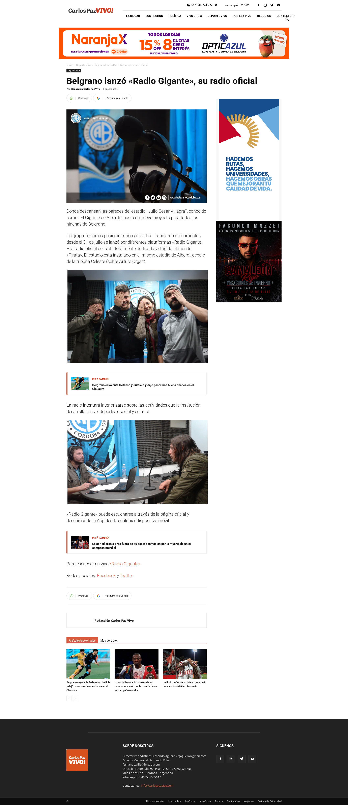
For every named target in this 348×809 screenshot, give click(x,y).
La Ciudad (133, 16)
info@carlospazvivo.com (157, 785)
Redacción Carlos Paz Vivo (85, 88)
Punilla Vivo (242, 16)
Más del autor (109, 640)
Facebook (106, 575)
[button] (287, 20)
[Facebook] (259, 5)
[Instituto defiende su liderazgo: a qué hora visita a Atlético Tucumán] (185, 664)
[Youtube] (279, 5)
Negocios (264, 16)
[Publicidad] (174, 43)
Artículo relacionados (82, 640)
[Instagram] (265, 5)
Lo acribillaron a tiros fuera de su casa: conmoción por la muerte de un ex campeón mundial (142, 546)
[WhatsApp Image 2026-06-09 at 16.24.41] (249, 301)
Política (175, 16)
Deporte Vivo (217, 16)
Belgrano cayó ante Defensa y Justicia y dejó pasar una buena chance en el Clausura (143, 387)
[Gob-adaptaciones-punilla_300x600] (249, 219)
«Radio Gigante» (126, 563)
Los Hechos (154, 16)
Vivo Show (194, 16)
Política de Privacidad (270, 801)
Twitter (127, 575)
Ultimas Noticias (155, 801)
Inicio (69, 65)
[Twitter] (272, 5)
